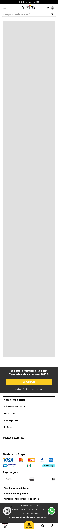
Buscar (42, 526)
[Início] (5, 526)
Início (5, 526)
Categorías (15, 526)
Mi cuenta (52, 526)
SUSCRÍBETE (29, 381)
